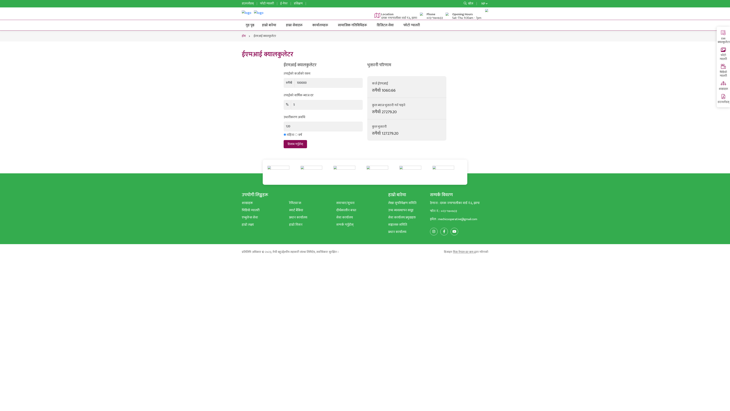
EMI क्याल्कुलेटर (724, 40)
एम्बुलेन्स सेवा (250, 217)
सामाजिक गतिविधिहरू (352, 25)
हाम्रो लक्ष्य (248, 224)
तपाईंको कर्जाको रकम (297, 73)
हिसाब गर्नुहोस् (295, 144)
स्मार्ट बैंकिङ (296, 210)
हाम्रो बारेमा (269, 25)
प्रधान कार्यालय (298, 217)
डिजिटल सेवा (385, 25)
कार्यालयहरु (320, 25)
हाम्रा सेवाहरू (294, 25)
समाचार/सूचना (345, 203)
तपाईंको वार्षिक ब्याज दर (298, 95)
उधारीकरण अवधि (294, 117)
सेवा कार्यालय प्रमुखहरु (402, 217)
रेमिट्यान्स (295, 203)
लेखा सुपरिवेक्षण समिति (402, 203)
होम (244, 36)
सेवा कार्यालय (344, 217)
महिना (290, 135)
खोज (470, 3)
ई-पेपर (284, 3)
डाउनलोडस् (723, 102)
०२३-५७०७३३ (435, 18)
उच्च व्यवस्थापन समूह (400, 210)
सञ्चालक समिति (397, 224)
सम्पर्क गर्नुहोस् (345, 224)
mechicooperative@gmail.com (457, 219)
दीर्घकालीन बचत (346, 210)
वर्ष (300, 135)
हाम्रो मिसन (295, 224)
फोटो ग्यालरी (723, 57)
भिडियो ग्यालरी (723, 74)
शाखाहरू (723, 89)
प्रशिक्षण (298, 3)
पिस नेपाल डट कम (463, 252)
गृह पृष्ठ (250, 25)
